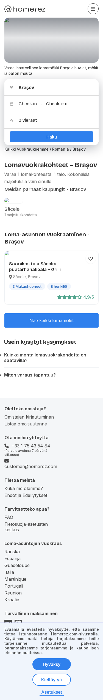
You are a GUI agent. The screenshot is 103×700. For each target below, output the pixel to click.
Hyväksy (51, 664)
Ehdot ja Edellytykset (25, 495)
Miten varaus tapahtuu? (30, 375)
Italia (9, 572)
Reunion (13, 593)
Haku (51, 137)
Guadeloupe (17, 565)
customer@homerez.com (30, 466)
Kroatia (11, 599)
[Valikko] (93, 8)
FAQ (8, 517)
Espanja (12, 558)
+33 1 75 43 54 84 (31, 446)
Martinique (15, 579)
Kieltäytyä (51, 679)
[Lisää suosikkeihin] (91, 259)
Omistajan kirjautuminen (29, 417)
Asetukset (51, 692)
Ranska (12, 551)
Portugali (13, 586)
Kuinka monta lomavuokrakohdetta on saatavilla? (45, 357)
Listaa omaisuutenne (25, 424)
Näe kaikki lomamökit (51, 320)
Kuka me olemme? (23, 488)
